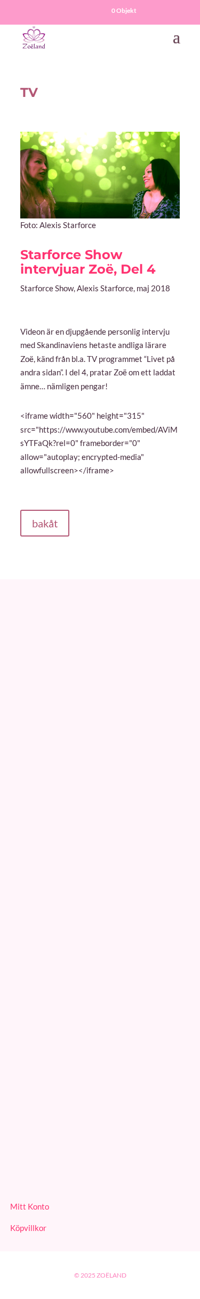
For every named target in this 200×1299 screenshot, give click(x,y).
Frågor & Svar (34, 730)
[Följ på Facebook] (20, 1169)
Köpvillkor (28, 1228)
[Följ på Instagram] (72, 1169)
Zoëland (111, 1275)
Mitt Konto (29, 1206)
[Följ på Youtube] (46, 1169)
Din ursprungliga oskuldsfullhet (64, 1061)
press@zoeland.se (41, 694)
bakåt (45, 523)
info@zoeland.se (38, 659)
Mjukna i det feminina (48, 1106)
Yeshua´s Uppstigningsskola (59, 1044)
